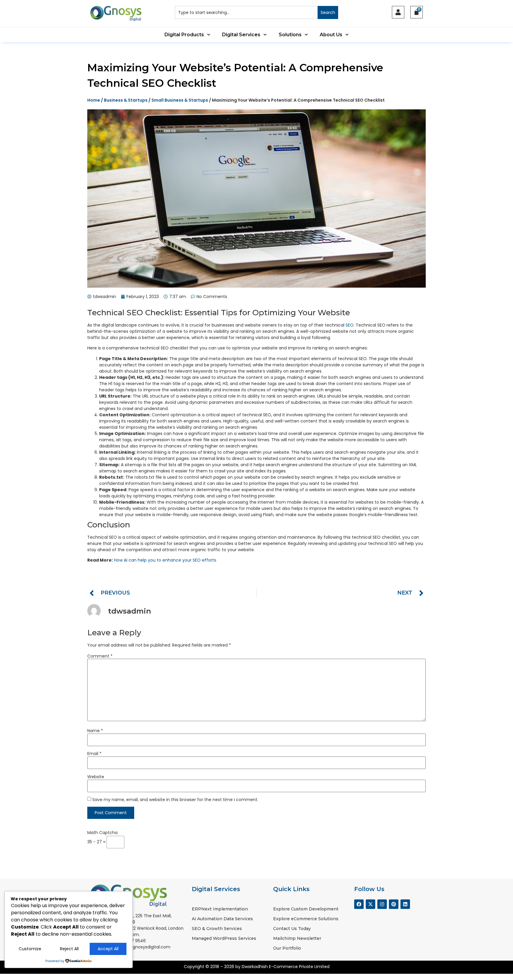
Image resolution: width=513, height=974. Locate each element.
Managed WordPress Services (224, 938)
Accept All (108, 949)
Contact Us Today (292, 928)
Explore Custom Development (305, 909)
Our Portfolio (287, 948)
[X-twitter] (370, 904)
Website (95, 777)
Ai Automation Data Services (222, 918)
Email (94, 753)
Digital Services (241, 34)
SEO (350, 325)
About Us (331, 34)
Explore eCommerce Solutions (305, 918)
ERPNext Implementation (220, 909)
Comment (100, 656)
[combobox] (246, 12)
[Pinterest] (393, 904)
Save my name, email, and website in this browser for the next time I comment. (175, 800)
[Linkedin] (405, 904)
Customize (30, 949)
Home (93, 100)
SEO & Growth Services (217, 928)
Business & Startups (126, 100)
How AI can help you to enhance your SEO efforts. (165, 560)
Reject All (69, 949)
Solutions (290, 34)
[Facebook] (359, 904)
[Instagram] (382, 904)
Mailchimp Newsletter (297, 938)
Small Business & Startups (179, 100)
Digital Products (184, 34)
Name (95, 731)
